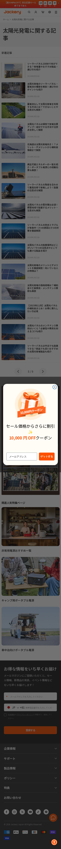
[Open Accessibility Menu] (54, 842)
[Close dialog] (55, 387)
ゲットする (46, 456)
